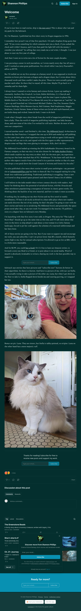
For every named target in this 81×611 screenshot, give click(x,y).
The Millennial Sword (55, 131)
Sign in (74, 4)
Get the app (50, 602)
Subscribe (64, 4)
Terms (46, 597)
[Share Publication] (57, 4)
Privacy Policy (55, 563)
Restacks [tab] (17, 494)
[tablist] (13, 494)
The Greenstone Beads (15, 524)
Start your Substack (35, 602)
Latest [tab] (12, 519)
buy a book (30, 248)
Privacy (40, 597)
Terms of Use (50, 561)
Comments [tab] (9, 494)
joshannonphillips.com (19, 171)
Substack (31, 607)
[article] (40, 528)
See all (8, 567)
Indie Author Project (63, 151)
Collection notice (54, 597)
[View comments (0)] (13, 23)
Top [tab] (7, 519)
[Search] (52, 4)
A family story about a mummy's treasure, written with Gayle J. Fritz (28, 527)
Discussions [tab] (19, 519)
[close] (59, 536)
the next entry (44, 28)
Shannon (12, 16)
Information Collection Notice (40, 563)
